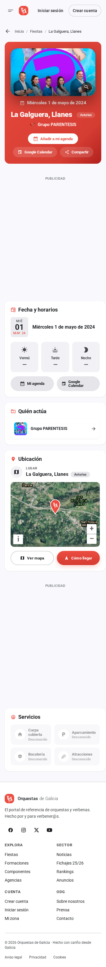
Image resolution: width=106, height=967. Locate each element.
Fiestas (36, 31)
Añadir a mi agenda (56, 139)
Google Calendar (38, 152)
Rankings (65, 871)
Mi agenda (35, 383)
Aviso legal (13, 957)
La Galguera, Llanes (47, 474)
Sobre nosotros (71, 901)
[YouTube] (49, 830)
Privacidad (37, 957)
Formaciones (17, 863)
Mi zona (12, 918)
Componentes (17, 871)
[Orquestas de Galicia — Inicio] (23, 10)
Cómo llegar (81, 558)
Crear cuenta (85, 10)
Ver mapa (35, 558)
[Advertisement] (53, 235)
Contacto (65, 918)
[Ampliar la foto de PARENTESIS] (53, 72)
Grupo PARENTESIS (57, 124)
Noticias (64, 854)
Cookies (59, 957)
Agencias (13, 880)
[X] (36, 830)
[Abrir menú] (10, 10)
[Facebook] (10, 830)
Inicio (19, 31)
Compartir (80, 152)
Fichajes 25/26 (70, 863)
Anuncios (65, 880)
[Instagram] (23, 830)
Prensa (63, 910)
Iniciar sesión (50, 10)
